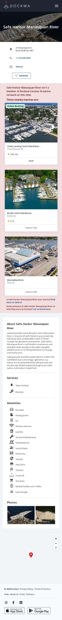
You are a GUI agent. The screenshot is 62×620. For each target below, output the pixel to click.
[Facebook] (13, 603)
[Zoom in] (56, 538)
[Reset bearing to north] (56, 548)
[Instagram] (6, 603)
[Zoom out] (56, 543)
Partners (30, 594)
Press (22, 594)
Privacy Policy (26, 589)
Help (6, 594)
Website (19, 66)
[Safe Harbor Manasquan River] (21, 515)
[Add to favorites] (54, 106)
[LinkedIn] (21, 603)
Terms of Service (42, 589)
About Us (14, 594)
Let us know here (42, 309)
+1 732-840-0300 (23, 58)
